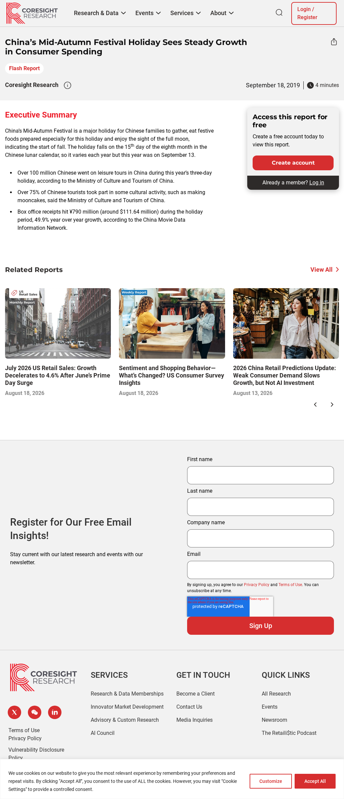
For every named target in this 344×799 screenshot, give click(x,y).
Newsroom (274, 720)
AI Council (103, 733)
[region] (172, 779)
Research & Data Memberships (127, 694)
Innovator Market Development (127, 707)
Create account (293, 163)
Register (307, 17)
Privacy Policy (256, 584)
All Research (276, 694)
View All (321, 269)
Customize (270, 781)
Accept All (315, 781)
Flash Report (24, 68)
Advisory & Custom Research (125, 720)
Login (304, 9)
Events (269, 707)
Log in (316, 182)
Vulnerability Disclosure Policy (36, 754)
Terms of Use (290, 584)
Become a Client (195, 694)
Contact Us (189, 707)
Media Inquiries (194, 720)
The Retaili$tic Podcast (289, 733)
